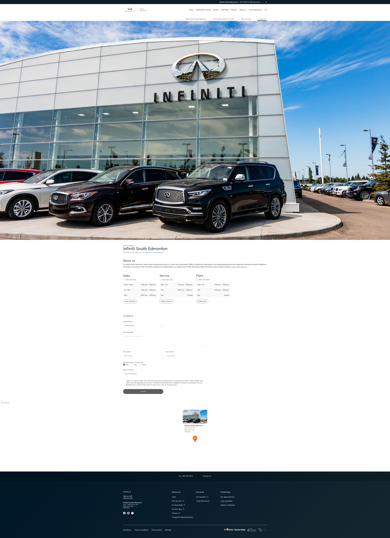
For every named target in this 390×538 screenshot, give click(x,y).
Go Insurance (201, 497)
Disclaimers (127, 530)
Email (144, 365)
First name (127, 352)
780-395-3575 (128, 498)
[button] (195, 438)
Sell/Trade (225, 10)
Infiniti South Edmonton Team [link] (223, 19)
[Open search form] (265, 10)
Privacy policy (157, 530)
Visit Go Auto (177, 501)
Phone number (128, 370)
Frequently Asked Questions (182, 517)
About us (242, 10)
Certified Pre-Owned (203, 10)
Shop (191, 10)
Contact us (127, 492)
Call (127, 365)
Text (135, 365)
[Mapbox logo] (5, 402)
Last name (170, 352)
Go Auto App (177, 509)
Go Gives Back (177, 505)
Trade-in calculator (228, 505)
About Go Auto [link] (246, 19)
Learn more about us (239, 267)
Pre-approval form (227, 497)
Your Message (128, 332)
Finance (234, 10)
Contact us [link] (262, 19)
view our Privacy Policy (168, 385)
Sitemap (168, 530)
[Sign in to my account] (266, 2)
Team (174, 497)
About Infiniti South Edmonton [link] (196, 19)
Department (127, 321)
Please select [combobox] (129, 325)
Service (215, 10)
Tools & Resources (255, 10)
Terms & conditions (141, 530)
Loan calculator (226, 501)
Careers (175, 513)
